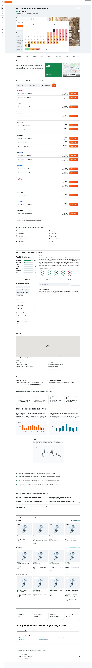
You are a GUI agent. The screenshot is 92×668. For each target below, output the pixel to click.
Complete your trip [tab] (22, 630)
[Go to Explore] (2, 20)
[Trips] (2, 26)
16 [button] (25, 39)
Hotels (23, 665)
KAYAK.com (18, 665)
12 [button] (34, 36)
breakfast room (20, 295)
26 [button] (34, 42)
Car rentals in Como (42, 637)
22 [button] (43, 39)
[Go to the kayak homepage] (8, 2)
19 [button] (34, 39)
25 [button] (31, 42)
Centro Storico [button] (68, 536)
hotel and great (20, 289)
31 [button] (28, 45)
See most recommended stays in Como (72, 574)
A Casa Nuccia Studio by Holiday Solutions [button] (23, 537)
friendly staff (26, 286)
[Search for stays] (2, 8)
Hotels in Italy (34, 665)
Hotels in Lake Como (49, 665)
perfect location (20, 286)
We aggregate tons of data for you (25, 656)
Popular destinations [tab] (32, 630)
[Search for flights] (2, 6)
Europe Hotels (27, 665)
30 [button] (26, 45)
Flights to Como (22, 637)
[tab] (27, 279)
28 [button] (40, 42)
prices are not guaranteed (41, 650)
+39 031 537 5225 (20, 15)
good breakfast (27, 289)
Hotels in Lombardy (41, 665)
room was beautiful (20, 292)
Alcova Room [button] (67, 563)
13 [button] (37, 36)
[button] (2, 2)
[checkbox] (22, 316)
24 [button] (28, 42)
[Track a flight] (2, 22)
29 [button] (43, 42)
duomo (27, 292)
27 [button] (37, 42)
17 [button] (28, 39)
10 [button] (28, 36)
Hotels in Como (22, 639)
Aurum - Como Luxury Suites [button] (38, 536)
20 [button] (38, 39)
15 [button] (43, 36)
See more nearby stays (75, 520)
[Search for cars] (2, 11)
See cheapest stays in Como (74, 547)
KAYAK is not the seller (22, 654)
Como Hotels (57, 665)
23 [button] (25, 42)
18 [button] (31, 39)
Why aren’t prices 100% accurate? (25, 658)
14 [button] (40, 36)
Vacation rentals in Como (43, 639)
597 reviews (26, 11)
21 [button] (40, 39)
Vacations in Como (61, 637)
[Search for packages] (2, 13)
